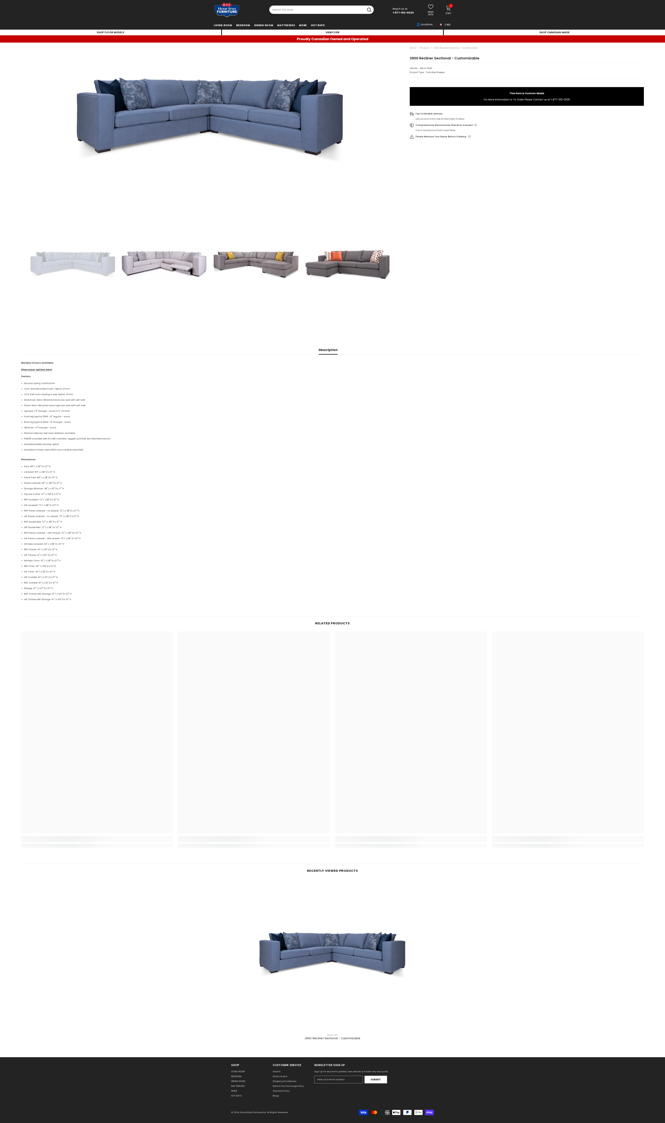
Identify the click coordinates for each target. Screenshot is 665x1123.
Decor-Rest (426, 68)
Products (425, 47)
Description (328, 350)
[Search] (321, 10)
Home (413, 47)
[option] (210, 119)
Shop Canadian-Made (554, 32)
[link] (97, 841)
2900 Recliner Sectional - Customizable (332, 1038)
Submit (376, 1079)
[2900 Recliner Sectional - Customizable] (333, 955)
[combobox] (317, 10)
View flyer (332, 32)
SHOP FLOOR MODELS (110, 32)
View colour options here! (36, 369)
